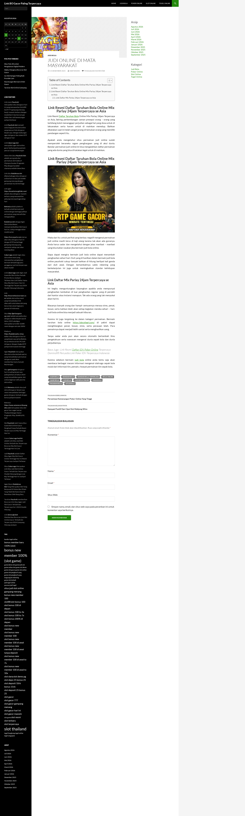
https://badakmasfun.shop (14, 334)
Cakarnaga (8, 255)
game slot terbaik (10, 580)
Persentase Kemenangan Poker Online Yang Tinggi (70, 397)
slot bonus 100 (18, 601)
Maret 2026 (136, 39)
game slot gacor (9, 570)
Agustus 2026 (137, 26)
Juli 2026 (135, 29)
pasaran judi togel (10, 585)
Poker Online (136, 3)
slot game (7, 717)
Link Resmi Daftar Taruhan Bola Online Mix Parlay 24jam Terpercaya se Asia (81, 86)
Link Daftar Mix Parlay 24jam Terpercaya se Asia (76, 98)
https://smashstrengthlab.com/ (15, 191)
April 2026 (136, 37)
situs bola (70, 383)
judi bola (79, 359)
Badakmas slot (16, 173)
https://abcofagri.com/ (84, 322)
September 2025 (138, 54)
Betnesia (7, 206)
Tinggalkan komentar (94, 71)
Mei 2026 (135, 34)
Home (113, 3)
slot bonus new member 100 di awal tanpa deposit (14, 649)
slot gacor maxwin (13, 713)
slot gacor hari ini (12, 710)
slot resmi (16, 717)
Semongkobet (13, 515)
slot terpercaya (11, 724)
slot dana (8, 676)
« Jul (6, 49)
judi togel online (9, 583)
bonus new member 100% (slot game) (15, 555)
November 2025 (138, 49)
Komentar (53, 434)
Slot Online (151, 3)
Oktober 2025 (137, 52)
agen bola (54, 377)
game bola (54, 380)
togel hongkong (9, 733)
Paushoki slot (12, 125)
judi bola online (82, 380)
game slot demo (21, 567)
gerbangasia (12, 369)
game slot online (21, 570)
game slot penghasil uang (13, 572)
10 (6, 35)
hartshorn (74, 71)
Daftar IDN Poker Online (85, 349)
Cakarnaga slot (13, 143)
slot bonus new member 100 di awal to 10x (15, 669)
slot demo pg (19, 676)
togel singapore (9, 736)
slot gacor (9, 696)
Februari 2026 (137, 42)
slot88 (7, 601)
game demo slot (9, 565)
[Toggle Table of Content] (108, 80)
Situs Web (53, 494)
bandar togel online (10, 539)
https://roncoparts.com (12, 237)
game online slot (9, 567)
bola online (108, 377)
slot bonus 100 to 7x (14, 615)
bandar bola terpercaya (88, 377)
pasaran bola (56, 383)
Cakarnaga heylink (16, 438)
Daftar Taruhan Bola (69, 116)
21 (19, 38)
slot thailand (15, 728)
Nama (51, 471)
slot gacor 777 (11, 700)
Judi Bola (123, 3)
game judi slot (20, 565)
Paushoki (15, 102)
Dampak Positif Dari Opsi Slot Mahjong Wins (67, 407)
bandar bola (68, 377)
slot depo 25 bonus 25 (15, 679)
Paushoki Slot (21, 156)
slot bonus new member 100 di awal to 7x (15, 659)
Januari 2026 (136, 44)
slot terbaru (10, 720)
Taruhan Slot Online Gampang (15, 88)
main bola (97, 380)
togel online (19, 733)
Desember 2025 (138, 47)
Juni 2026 (135, 32)
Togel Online (164, 3)
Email (51, 483)
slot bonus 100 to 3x (14, 612)
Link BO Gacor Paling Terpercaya (22, 3)
